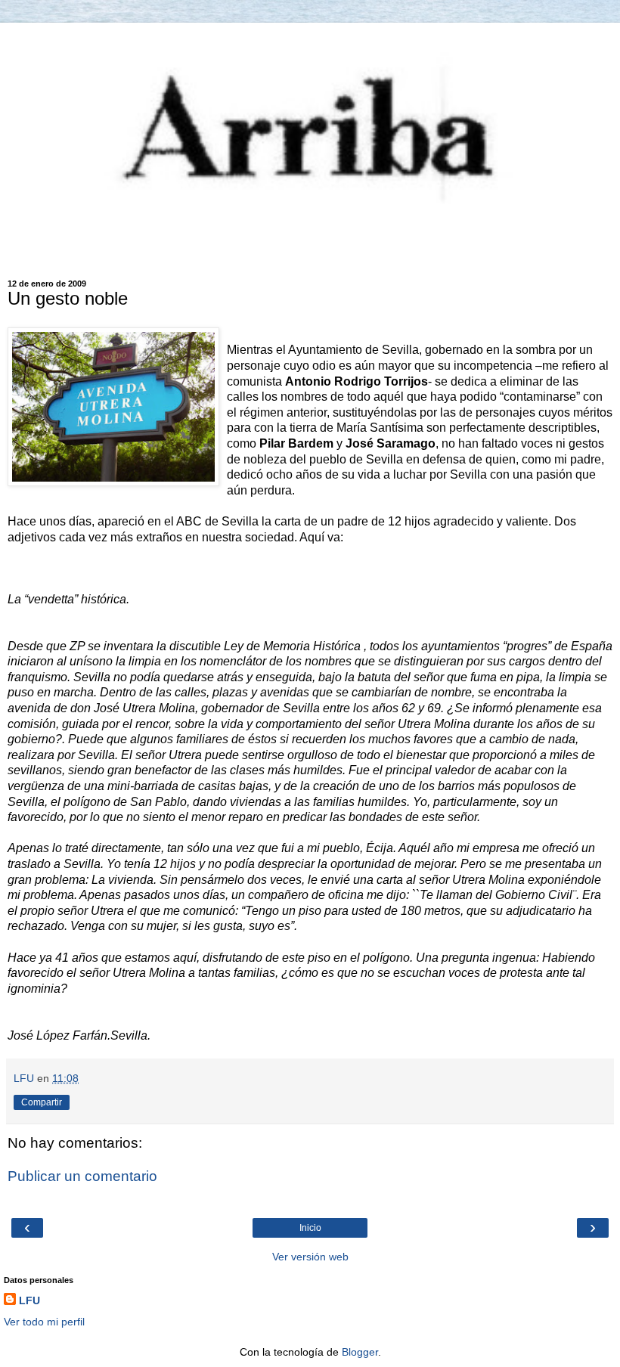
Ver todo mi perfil (44, 1322)
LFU (29, 1300)
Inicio (310, 1228)
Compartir (41, 1102)
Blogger (360, 1352)
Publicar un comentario (82, 1176)
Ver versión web (310, 1257)
